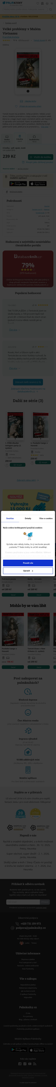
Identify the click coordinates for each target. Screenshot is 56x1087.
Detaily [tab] (28, 518)
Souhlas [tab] (10, 518)
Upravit (26, 571)
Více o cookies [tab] (46, 518)
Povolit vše (28, 563)
